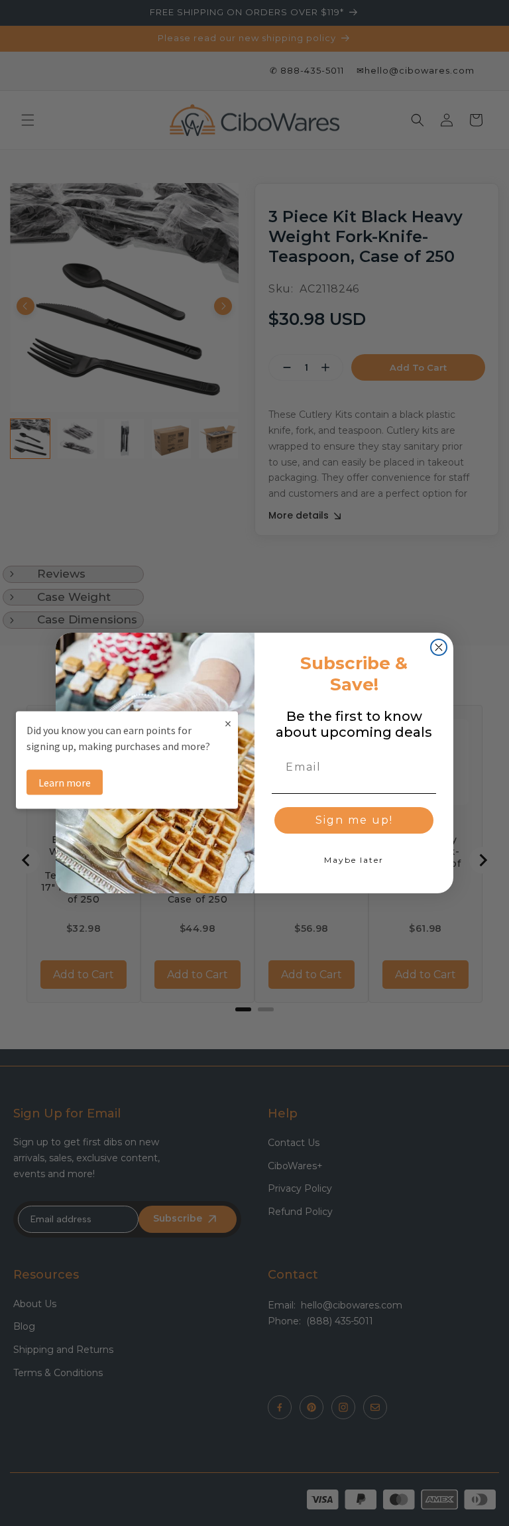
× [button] (228, 722)
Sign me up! (354, 820)
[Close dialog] (439, 647)
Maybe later (354, 860)
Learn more (64, 782)
